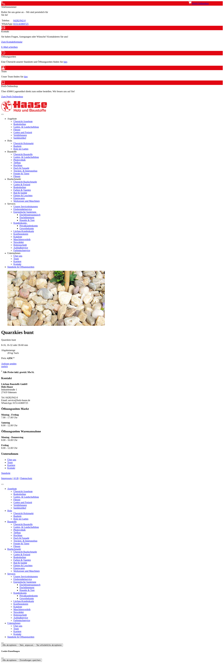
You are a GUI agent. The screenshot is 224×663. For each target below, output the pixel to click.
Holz (9, 510)
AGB (16, 478)
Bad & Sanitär (20, 192)
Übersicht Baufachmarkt (25, 181)
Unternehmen (13, 623)
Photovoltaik (19, 160)
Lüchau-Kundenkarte (23, 231)
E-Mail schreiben (9, 47)
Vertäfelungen (20, 135)
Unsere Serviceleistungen (25, 206)
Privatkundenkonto (29, 225)
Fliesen (16, 129)
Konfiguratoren (20, 234)
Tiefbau (17, 162)
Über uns (17, 256)
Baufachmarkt (14, 549)
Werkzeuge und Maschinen (26, 201)
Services (11, 573)
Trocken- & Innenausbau (25, 171)
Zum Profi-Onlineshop (12, 96)
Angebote (12, 488)
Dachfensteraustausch (30, 214)
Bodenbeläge (19, 124)
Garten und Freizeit (22, 132)
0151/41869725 (20, 24)
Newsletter (18, 242)
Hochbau (17, 165)
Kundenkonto (20, 223)
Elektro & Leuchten (22, 195)
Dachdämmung (27, 217)
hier (65, 62)
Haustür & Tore (27, 220)
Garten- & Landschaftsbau (26, 127)
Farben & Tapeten (22, 190)
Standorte (5, 473)
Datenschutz (26, 478)
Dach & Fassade (21, 168)
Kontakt (17, 264)
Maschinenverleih (21, 239)
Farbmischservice (21, 250)
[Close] (2, 484)
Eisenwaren (19, 198)
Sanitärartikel (19, 138)
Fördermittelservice (22, 209)
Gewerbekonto (27, 228)
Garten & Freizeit (21, 184)
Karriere (17, 261)
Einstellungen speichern (30, 660)
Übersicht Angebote (23, 121)
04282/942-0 (19, 20)
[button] (2, 114)
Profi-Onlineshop (200, 3)
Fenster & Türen (21, 173)
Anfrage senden (8, 363)
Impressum (6, 478)
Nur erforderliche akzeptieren (49, 645)
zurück (4, 366)
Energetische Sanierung (25, 212)
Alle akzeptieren (9, 645)
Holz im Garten (20, 149)
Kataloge (17, 236)
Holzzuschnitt (20, 245)
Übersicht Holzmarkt (23, 143)
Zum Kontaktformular (11, 42)
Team (16, 258)
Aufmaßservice (20, 247)
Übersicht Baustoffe (23, 154)
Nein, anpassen (26, 645)
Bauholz (17, 146)
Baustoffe (12, 521)
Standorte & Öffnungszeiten (20, 267)
